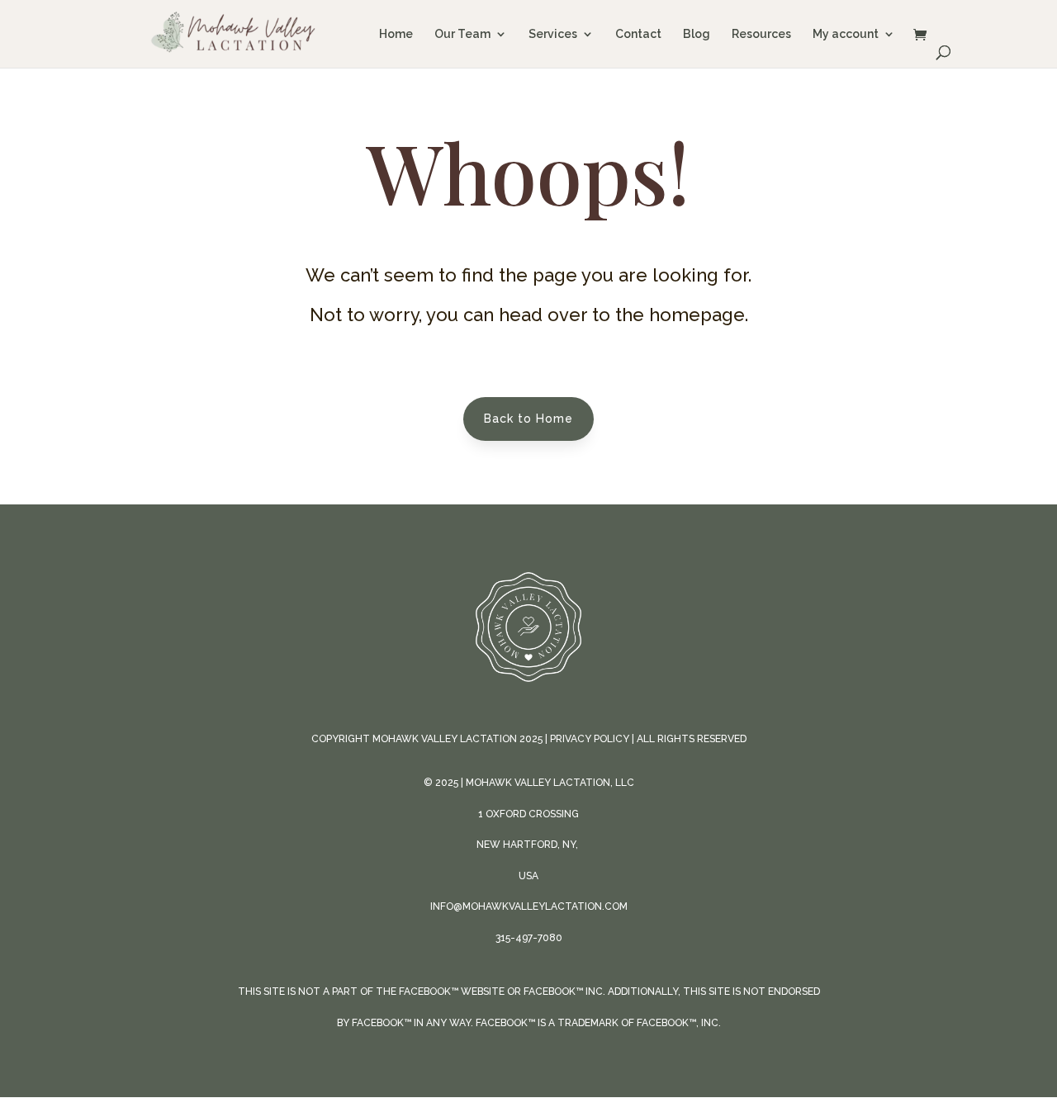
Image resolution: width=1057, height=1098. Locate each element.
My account (846, 34)
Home (396, 34)
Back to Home (528, 418)
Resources (761, 34)
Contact (638, 34)
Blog (696, 34)
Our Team (462, 34)
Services (552, 34)
